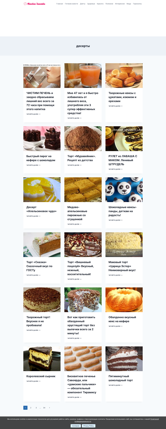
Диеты (82, 4)
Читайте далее (33, 114)
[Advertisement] (83, 22)
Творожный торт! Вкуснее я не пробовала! (38, 321)
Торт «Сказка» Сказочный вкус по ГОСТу (39, 266)
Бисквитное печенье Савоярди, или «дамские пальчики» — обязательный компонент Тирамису (81, 384)
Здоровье (91, 4)
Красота (100, 4)
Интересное (120, 4)
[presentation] (42, 75)
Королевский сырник (40, 376)
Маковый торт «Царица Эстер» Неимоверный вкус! (122, 266)
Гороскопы (137, 4)
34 (44, 408)
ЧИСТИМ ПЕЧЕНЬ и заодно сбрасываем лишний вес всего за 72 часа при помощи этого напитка (40, 101)
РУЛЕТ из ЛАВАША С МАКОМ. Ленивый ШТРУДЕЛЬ (123, 160)
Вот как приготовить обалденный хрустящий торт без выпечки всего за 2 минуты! (81, 325)
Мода (129, 4)
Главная (59, 4)
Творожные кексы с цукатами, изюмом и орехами (122, 97)
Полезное (109, 4)
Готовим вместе (71, 4)
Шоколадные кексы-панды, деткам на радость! (123, 211)
